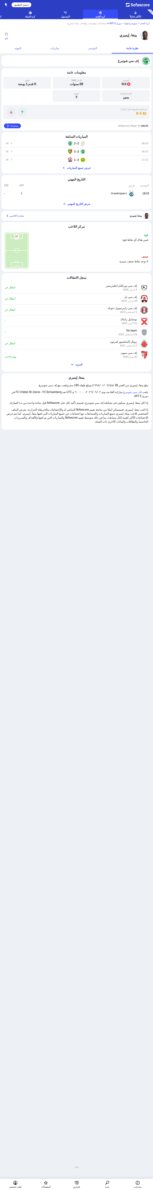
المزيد (79, 364)
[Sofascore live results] (136, 5)
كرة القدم (145, 23)
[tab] (132, 48)
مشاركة (14, 125)
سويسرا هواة (131, 23)
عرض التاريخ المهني (79, 203)
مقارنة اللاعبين (16, 215)
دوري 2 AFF (115, 23)
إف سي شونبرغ (132, 392)
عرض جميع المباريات (79, 167)
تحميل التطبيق (21, 4)
